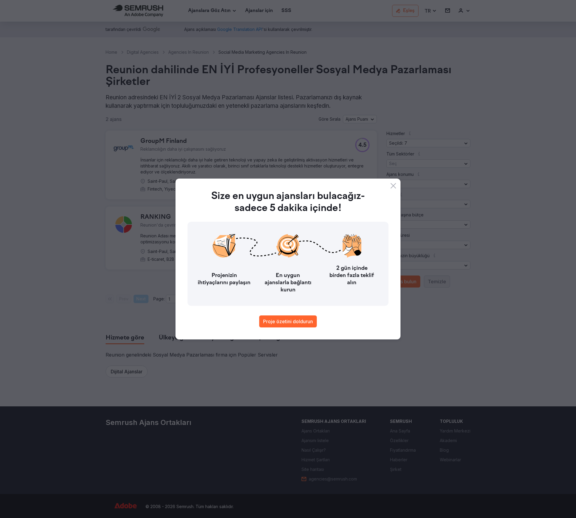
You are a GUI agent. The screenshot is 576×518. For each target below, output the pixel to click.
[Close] (393, 186)
